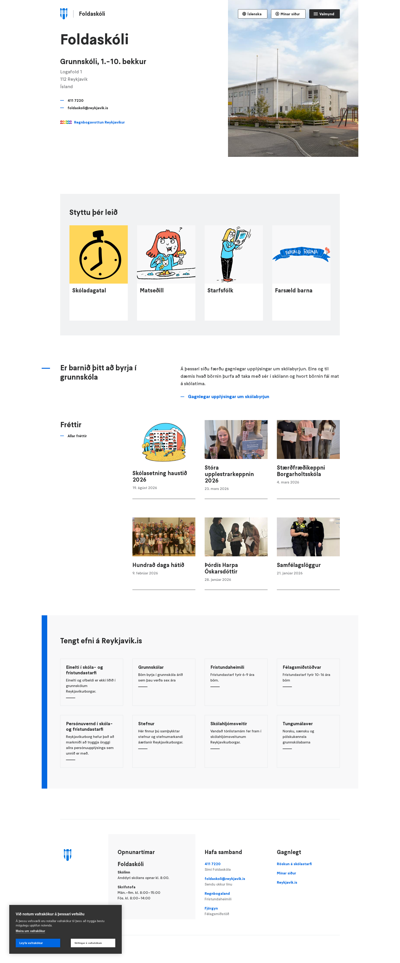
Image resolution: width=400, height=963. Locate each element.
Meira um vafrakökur (30, 931)
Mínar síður (290, 14)
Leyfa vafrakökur (31, 943)
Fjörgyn (217, 911)
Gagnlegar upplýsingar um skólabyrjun (228, 396)
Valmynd (326, 14)
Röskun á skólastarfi (294, 863)
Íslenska (254, 14)
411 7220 (76, 100)
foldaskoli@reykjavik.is (88, 107)
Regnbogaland (218, 896)
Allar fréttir (77, 436)
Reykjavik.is (287, 882)
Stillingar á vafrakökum (88, 943)
